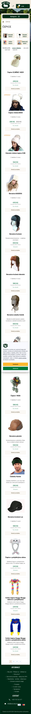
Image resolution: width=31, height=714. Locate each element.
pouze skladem (16, 48)
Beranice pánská (15, 436)
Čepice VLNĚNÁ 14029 (15, 72)
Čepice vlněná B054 (15, 113)
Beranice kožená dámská (15, 274)
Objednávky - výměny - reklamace (16, 679)
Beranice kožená (15, 234)
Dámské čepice (10, 35)
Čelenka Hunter (15, 476)
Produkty (16, 684)
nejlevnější (7, 49)
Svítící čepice (10, 42)
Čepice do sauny (25, 42)
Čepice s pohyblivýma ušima (15, 557)
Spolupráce (17, 689)
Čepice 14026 (15, 396)
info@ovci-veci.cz (12, 703)
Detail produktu (15, 88)
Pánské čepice (24, 35)
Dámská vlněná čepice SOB (15, 153)
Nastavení (15, 368)
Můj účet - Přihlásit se (13, 672)
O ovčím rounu (17, 687)
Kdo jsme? (17, 674)
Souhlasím (15, 364)
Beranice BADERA (15, 194)
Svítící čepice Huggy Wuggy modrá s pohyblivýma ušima (15, 639)
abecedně (26, 48)
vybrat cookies (22, 358)
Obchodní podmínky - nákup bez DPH (17, 676)
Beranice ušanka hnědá (15, 315)
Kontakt (17, 691)
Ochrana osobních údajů (17, 681)
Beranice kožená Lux (15, 517)
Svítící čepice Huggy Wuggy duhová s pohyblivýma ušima (15, 599)
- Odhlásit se (22, 672)
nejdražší (15, 49)
